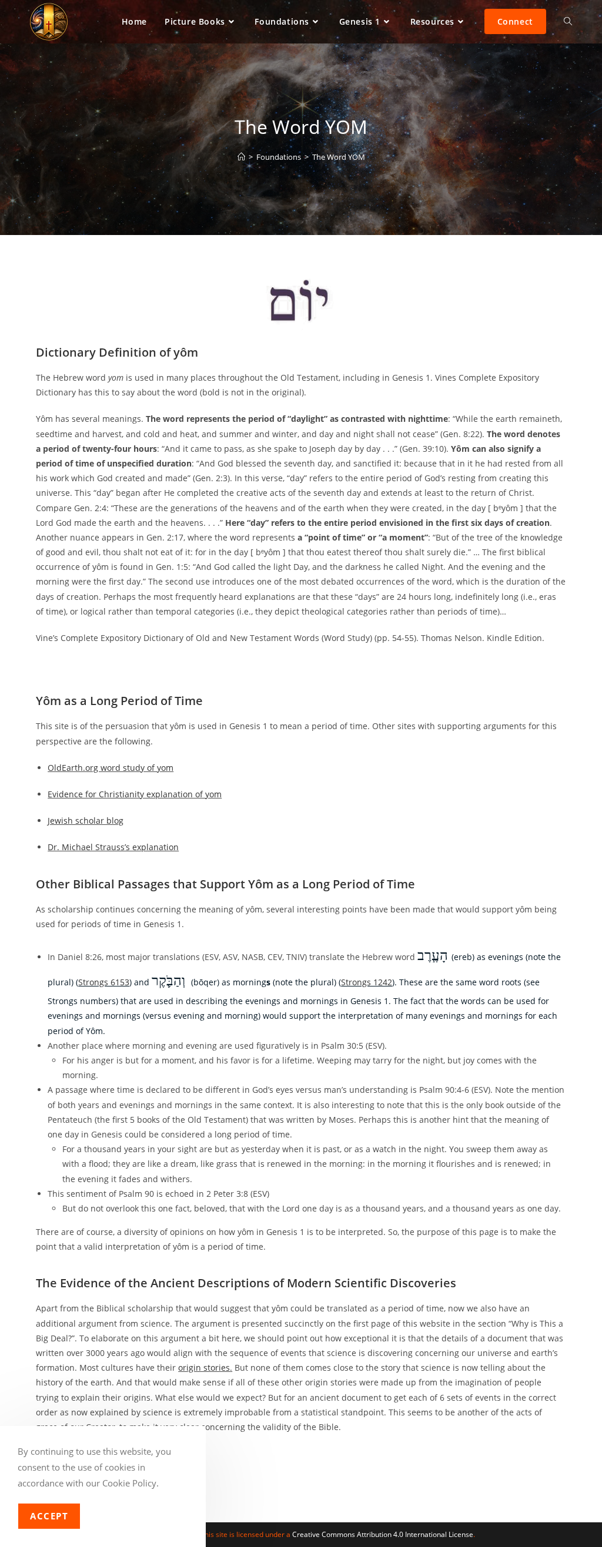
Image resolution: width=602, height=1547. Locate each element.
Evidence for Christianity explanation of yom (135, 794)
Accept (49, 1516)
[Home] (241, 157)
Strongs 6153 (103, 982)
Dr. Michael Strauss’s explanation (113, 847)
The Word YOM (338, 157)
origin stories (204, 1367)
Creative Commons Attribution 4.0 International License (382, 1534)
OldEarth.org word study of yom (110, 767)
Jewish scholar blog (85, 820)
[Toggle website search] (568, 21)
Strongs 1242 (366, 982)
